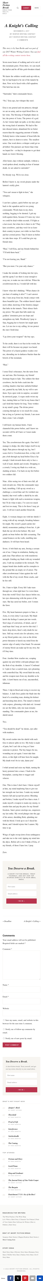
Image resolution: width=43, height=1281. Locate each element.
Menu (37, 8)
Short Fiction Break (6, 5)
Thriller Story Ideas (13, 1255)
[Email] (32, 1278)
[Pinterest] (25, 1278)
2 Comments (22, 40)
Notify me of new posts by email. (18, 1038)
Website (6, 1008)
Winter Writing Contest (24, 34)
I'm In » (21, 901)
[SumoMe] (40, 1278)
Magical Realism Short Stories (28, 1237)
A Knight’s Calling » (32, 921)
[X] (18, 1278)
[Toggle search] (17, 7)
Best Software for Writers (21, 1222)
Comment (7, 949)
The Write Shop (21, 1217)
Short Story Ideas (8, 1252)
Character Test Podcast (27, 1219)
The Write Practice (8, 1217)
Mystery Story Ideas (21, 1252)
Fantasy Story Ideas (27, 1255)
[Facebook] (10, 1278)
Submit (26, 8)
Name (6, 984)
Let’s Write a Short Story (11, 1219)
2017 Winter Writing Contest (22, 37)
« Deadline (7, 921)
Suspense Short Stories (10, 1237)
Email (6, 996)
